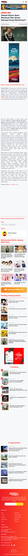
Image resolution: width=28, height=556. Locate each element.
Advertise (3, 517)
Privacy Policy (18, 515)
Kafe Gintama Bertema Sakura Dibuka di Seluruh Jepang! (6, 284)
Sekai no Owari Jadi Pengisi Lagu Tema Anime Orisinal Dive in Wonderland (7, 270)
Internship (17, 512)
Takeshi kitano (12, 224)
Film (6, 224)
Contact (2, 515)
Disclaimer (17, 519)
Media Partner (4, 519)
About (2, 512)
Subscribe (20, 504)
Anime (9, 12)
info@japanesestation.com (9, 531)
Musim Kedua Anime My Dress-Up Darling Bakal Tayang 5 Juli (19, 270)
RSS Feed (17, 521)
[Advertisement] (14, 201)
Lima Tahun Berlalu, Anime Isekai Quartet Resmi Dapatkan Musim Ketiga (19, 255)
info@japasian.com (8, 542)
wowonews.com (14, 184)
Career (2, 521)
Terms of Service (18, 517)
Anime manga (4, 12)
